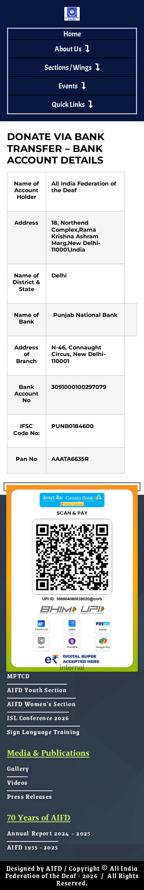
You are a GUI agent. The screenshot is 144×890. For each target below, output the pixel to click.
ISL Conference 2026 (38, 717)
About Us (68, 48)
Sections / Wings (68, 67)
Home (72, 33)
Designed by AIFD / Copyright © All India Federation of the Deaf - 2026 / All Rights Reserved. (72, 875)
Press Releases (29, 796)
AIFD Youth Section (37, 690)
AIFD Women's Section (41, 704)
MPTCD (18, 676)
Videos (17, 782)
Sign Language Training (43, 731)
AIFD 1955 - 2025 (32, 847)
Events (68, 86)
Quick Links (68, 104)
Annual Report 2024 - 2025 (49, 833)
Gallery (18, 768)
